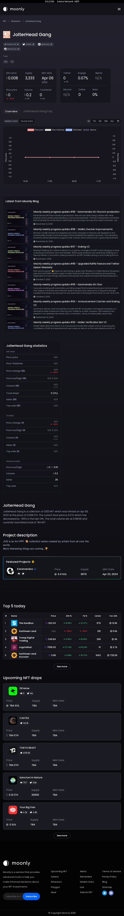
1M (100, 121)
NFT (4, 21)
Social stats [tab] (27, 121)
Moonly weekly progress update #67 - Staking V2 (61, 246)
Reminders (86, 876)
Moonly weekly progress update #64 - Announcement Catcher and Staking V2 (76, 303)
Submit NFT (86, 892)
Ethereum (15, 21)
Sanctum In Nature (31, 777)
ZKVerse (24, 688)
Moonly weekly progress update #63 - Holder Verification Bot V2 (69, 322)
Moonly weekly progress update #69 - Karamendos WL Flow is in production (76, 212)
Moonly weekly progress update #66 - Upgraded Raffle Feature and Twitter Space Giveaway (76, 265)
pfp (5, 61)
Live (82, 887)
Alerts (83, 871)
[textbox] (47, 544)
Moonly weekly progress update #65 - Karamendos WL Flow (67, 284)
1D (89, 121)
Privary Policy (109, 876)
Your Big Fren (27, 807)
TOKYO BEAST (28, 748)
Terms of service (111, 871)
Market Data (87, 881)
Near (53, 892)
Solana (55, 876)
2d (12, 61)
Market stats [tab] (11, 121)
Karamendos (25, 569)
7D (94, 121)
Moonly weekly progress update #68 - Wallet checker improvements (73, 229)
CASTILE (24, 718)
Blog (104, 881)
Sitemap (107, 887)
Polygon (55, 887)
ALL (112, 121)
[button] (32, 34)
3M (106, 121)
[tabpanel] (62, 155)
